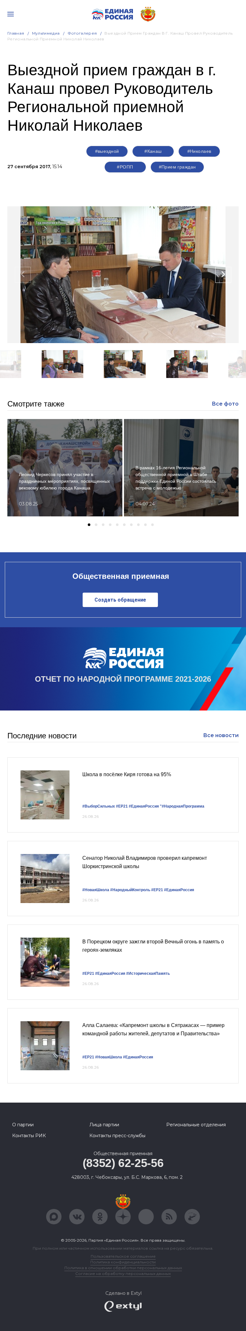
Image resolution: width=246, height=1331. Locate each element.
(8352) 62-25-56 (123, 1163)
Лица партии (104, 1125)
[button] (85, 386)
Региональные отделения (196, 1125)
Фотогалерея (82, 33)
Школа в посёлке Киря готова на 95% (126, 774)
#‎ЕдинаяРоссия (110, 973)
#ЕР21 (122, 806)
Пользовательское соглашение (123, 1256)
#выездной (107, 151)
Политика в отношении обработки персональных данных (123, 1267)
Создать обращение (120, 600)
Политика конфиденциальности (123, 1262)
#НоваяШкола (95, 890)
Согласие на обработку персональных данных (123, 1273)
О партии (23, 1125)
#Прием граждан (177, 166)
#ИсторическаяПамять (148, 973)
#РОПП (125, 166)
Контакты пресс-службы (117, 1135)
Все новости (221, 735)
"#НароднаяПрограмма (182, 806)
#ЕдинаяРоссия (144, 806)
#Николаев (199, 151)
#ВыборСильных (98, 806)
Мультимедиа (46, 33)
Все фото (225, 404)
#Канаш (153, 151)
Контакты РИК (29, 1135)
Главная (15, 33)
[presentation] (23, 275)
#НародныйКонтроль (130, 890)
